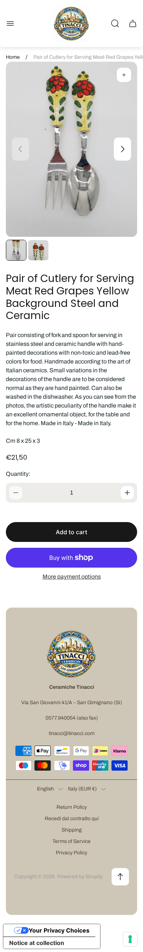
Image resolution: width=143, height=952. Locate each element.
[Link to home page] (71, 654)
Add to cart (71, 532)
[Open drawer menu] (10, 23)
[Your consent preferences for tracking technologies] (130, 939)
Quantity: (18, 474)
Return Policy (71, 807)
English (45, 789)
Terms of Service (71, 841)
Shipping (72, 830)
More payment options (72, 576)
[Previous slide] (20, 149)
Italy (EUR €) (82, 789)
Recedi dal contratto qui (72, 818)
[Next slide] (122, 149)
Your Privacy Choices (59, 930)
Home (13, 57)
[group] (16, 250)
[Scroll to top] (120, 877)
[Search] (115, 23)
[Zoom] (124, 75)
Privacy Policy (71, 852)
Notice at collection (36, 942)
